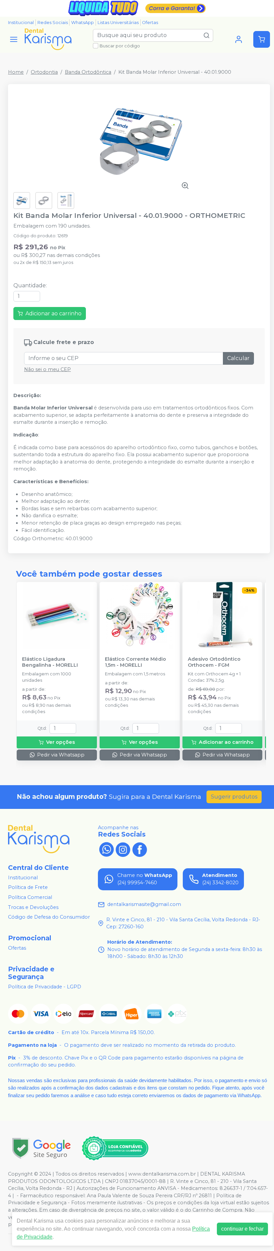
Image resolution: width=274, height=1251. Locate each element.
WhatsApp (82, 22)
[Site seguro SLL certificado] (41, 1148)
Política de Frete (28, 888)
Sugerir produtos (234, 797)
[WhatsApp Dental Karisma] (106, 849)
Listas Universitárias (118, 22)
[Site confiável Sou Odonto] (115, 1148)
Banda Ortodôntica (88, 72)
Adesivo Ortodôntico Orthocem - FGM (214, 662)
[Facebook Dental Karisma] (139, 849)
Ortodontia (44, 72)
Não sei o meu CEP (47, 369)
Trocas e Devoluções (33, 907)
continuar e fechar (242, 1229)
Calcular (238, 358)
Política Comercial (30, 897)
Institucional (21, 22)
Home (16, 72)
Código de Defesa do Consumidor (49, 917)
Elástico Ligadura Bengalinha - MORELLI (50, 662)
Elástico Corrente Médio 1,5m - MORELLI (135, 662)
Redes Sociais (52, 22)
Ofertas (150, 22)
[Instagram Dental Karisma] (123, 849)
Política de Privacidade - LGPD (44, 987)
